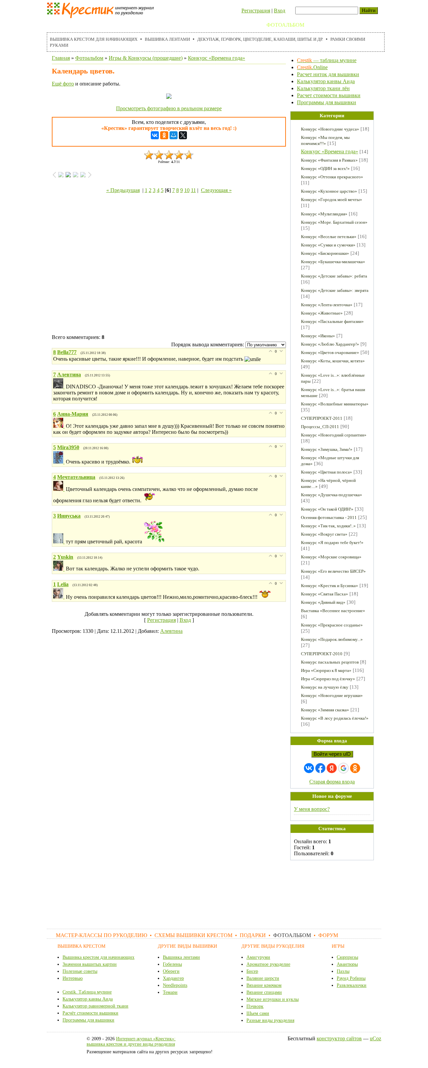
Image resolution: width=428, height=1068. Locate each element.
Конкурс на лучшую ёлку (324, 687)
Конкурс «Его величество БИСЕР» (333, 571)
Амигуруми (258, 957)
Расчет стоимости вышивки (328, 95)
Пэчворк (254, 1006)
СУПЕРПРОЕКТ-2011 (321, 418)
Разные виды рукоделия (270, 1020)
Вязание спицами (264, 992)
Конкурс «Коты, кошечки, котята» (333, 360)
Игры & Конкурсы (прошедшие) (146, 58)
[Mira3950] (59, 462)
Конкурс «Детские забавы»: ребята (334, 276)
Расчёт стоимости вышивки (90, 1013)
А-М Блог (350, 25)
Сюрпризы (347, 957)
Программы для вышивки (326, 102)
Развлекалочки (351, 985)
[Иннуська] (59, 541)
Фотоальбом (285, 25)
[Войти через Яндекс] (332, 768)
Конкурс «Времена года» (216, 58)
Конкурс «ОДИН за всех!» (325, 168)
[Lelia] (59, 596)
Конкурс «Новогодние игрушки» (332, 695)
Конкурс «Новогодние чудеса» (330, 129)
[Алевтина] (59, 386)
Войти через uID (332, 754)
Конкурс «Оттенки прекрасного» (332, 176)
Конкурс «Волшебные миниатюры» (334, 403)
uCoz (375, 1038)
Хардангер (173, 978)
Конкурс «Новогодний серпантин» (333, 434)
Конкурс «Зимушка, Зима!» (326, 449)
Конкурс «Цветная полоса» (326, 472)
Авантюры (347, 964)
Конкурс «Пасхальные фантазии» (332, 321)
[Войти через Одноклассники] (355, 768)
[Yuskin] (59, 569)
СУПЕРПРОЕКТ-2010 (321, 653)
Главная (61, 58)
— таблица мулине (326, 60)
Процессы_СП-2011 (320, 426)
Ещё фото (63, 83)
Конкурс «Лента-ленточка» (326, 304)
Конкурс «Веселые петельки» (328, 236)
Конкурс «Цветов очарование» (330, 352)
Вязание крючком (264, 985)
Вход (279, 10)
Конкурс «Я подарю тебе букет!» (332, 542)
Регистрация (255, 10)
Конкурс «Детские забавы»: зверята (334, 290)
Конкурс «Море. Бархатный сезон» (334, 222)
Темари (170, 992)
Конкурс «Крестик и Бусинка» (329, 585)
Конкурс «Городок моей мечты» (331, 199)
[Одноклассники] (164, 135)
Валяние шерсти (262, 978)
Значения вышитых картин (90, 964)
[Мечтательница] (59, 489)
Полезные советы (80, 971)
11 (193, 190)
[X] (183, 135)
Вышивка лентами (167, 39)
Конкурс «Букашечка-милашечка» (333, 261)
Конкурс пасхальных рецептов (330, 662)
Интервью (73, 978)
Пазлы (343, 971)
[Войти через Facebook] (320, 768)
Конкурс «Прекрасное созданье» (332, 625)
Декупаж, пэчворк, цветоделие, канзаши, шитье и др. (260, 39)
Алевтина (171, 631)
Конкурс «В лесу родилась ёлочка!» (334, 718)
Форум (321, 25)
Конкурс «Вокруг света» (324, 534)
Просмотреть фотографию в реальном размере (169, 108)
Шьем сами (257, 1013)
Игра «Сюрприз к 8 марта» (326, 670)
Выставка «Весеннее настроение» (333, 610)
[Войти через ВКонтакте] (309, 768)
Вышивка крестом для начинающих (93, 39)
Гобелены (172, 964)
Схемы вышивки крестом (187, 25)
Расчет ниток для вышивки (328, 74)
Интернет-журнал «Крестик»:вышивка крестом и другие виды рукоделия (131, 1041)
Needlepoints (175, 985)
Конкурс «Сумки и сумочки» (328, 244)
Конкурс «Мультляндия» (324, 213)
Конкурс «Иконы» (318, 335)
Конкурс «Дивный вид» (323, 602)
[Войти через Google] (343, 768)
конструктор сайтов (339, 1038)
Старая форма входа (332, 781)
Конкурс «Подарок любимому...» (332, 639)
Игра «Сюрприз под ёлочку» (328, 678)
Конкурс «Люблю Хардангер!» (330, 344)
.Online (312, 67)
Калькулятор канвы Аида (326, 81)
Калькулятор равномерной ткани (95, 1006)
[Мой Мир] (174, 135)
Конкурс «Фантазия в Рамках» (329, 160)
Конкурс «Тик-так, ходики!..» (328, 525)
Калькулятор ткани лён (323, 88)
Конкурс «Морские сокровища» (331, 556)
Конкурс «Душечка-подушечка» (331, 494)
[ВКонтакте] (155, 135)
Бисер (252, 971)
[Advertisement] (169, 265)
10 (187, 190)
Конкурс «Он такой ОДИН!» (327, 509)
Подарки (246, 25)
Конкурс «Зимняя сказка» (325, 709)
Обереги (171, 971)
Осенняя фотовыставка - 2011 (329, 517)
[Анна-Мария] (59, 426)
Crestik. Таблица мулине (87, 992)
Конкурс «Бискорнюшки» (325, 253)
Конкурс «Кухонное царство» (329, 191)
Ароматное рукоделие (268, 964)
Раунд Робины (351, 978)
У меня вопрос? (312, 809)
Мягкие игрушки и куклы (272, 999)
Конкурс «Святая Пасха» (324, 593)
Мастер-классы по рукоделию (95, 25)
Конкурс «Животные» (322, 313)
